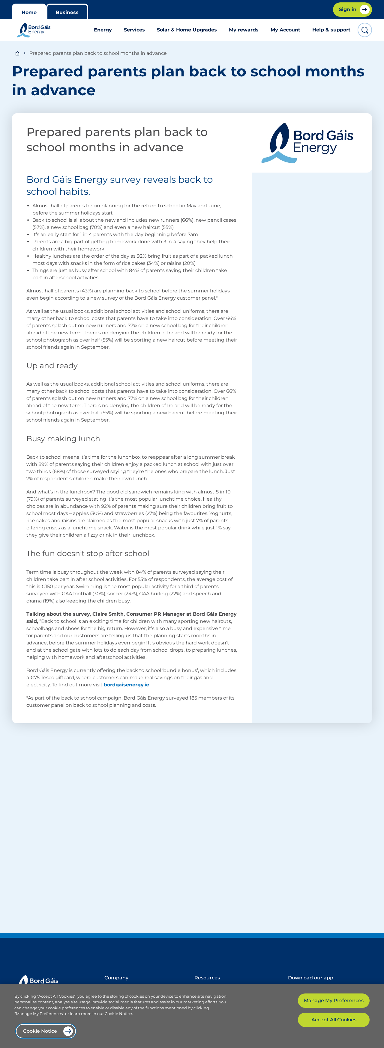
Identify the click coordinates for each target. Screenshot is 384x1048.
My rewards (244, 30)
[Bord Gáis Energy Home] (33, 30)
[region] (192, 1016)
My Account (285, 30)
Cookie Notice (40, 1031)
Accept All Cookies (333, 1020)
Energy (103, 30)
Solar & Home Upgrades (187, 30)
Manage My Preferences (334, 1000)
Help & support (331, 30)
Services (134, 30)
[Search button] (365, 30)
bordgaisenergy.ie (126, 685)
